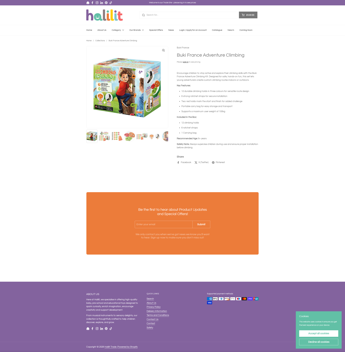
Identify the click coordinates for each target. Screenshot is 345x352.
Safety (150, 327)
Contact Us (152, 319)
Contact (151, 323)
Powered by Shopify (127, 347)
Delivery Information (157, 311)
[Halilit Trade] (104, 15)
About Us (151, 303)
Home (89, 41)
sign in (185, 62)
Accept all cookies (318, 333)
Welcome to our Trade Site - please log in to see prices (172, 3)
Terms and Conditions (158, 315)
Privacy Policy (154, 307)
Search (150, 299)
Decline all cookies (318, 342)
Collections (100, 41)
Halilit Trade (111, 347)
